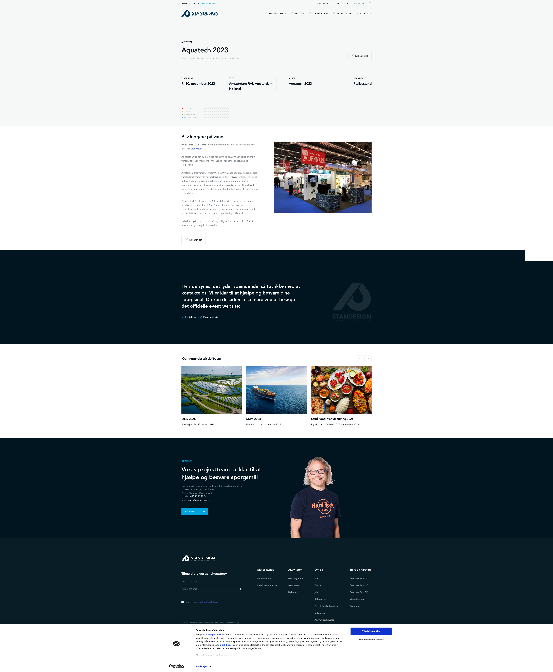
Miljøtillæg (320, 613)
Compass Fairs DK (359, 578)
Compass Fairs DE (359, 592)
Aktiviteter (344, 14)
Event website (210, 317)
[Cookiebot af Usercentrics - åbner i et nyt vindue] (176, 666)
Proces (299, 14)
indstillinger (226, 645)
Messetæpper (357, 599)
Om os (336, 4)
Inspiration (320, 14)
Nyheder (292, 592)
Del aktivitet (361, 56)
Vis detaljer (201, 666)
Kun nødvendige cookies (371, 639)
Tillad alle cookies (371, 631)
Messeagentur (320, 4)
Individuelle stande (267, 585)
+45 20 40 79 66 (198, 496)
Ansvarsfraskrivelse (324, 619)
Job (346, 4)
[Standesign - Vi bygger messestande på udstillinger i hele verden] (199, 13)
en (355, 4)
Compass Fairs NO (359, 585)
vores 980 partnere (211, 634)
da (362, 4)
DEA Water (196, 148)
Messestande (277, 14)
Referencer (320, 599)
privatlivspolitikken (209, 602)
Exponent (354, 606)
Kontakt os (190, 317)
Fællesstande (264, 578)
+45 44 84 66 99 (209, 3)
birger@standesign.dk (198, 500)
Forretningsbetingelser (326, 606)
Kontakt (365, 14)
